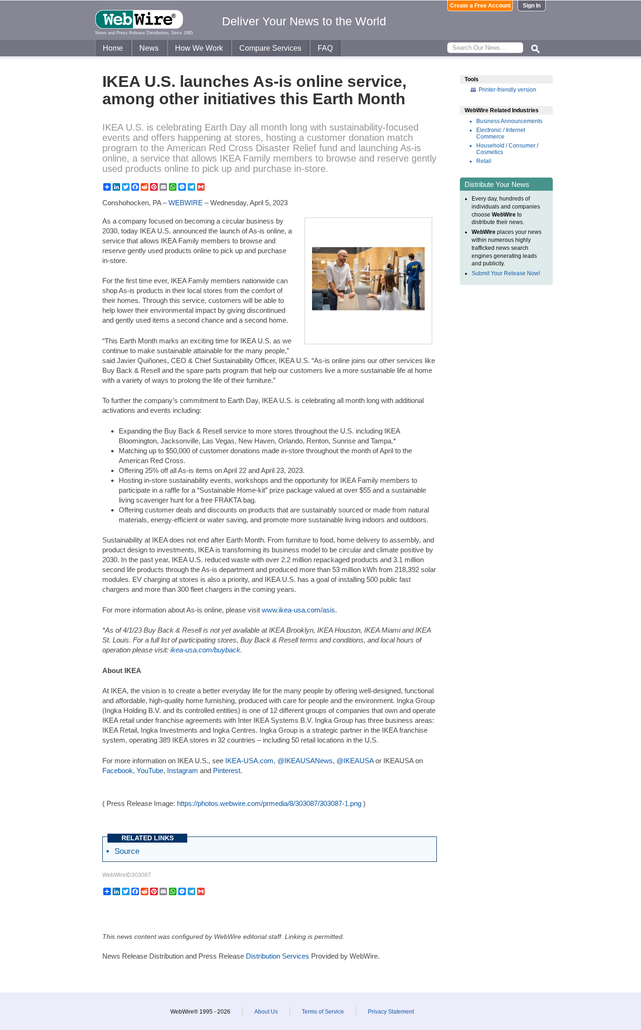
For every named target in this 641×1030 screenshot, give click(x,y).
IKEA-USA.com (249, 761)
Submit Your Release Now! (506, 273)
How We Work (199, 48)
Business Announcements (509, 121)
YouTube (150, 770)
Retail (483, 161)
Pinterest (226, 770)
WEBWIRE (185, 203)
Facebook (117, 770)
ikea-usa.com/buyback (205, 650)
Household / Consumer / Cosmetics (507, 148)
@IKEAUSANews (305, 761)
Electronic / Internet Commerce (500, 133)
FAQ (325, 48)
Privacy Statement (391, 1011)
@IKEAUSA (355, 761)
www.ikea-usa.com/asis (298, 610)
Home (113, 48)
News (149, 48)
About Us (266, 1011)
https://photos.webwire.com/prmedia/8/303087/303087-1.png (269, 803)
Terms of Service (323, 1011)
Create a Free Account (480, 5)
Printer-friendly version (507, 89)
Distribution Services (277, 956)
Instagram (182, 770)
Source (126, 851)
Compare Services (270, 48)
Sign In (532, 5)
